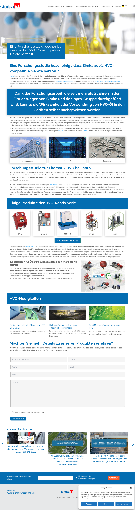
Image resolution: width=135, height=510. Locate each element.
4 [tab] (63, 470)
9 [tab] (79, 470)
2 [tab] (57, 470)
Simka (12, 76)
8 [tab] (76, 470)
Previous (3, 444)
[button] (131, 488)
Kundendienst (106, 6)
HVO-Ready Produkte (67, 240)
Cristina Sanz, (30, 246)
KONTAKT (118, 6)
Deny (106, 504)
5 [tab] (67, 470)
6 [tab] (70, 470)
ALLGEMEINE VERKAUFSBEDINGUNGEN (20, 493)
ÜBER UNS (51, 6)
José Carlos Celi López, (64, 81)
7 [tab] (73, 470)
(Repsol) (61, 131)
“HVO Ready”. (54, 184)
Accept (89, 504)
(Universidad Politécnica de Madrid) (107, 81)
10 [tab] (82, 470)
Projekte (58, 6)
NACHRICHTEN (93, 6)
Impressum (11, 490)
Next (132, 444)
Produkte (69, 6)
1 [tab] (54, 470)
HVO (40, 118)
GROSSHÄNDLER (81, 6)
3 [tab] (60, 470)
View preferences (123, 504)
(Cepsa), (85, 131)
